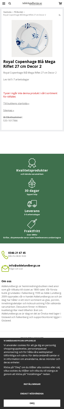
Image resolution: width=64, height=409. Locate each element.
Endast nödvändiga (32, 393)
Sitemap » (8, 110)
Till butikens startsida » (16, 103)
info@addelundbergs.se (24, 265)
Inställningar (32, 384)
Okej (32, 403)
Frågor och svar (16, 268)
